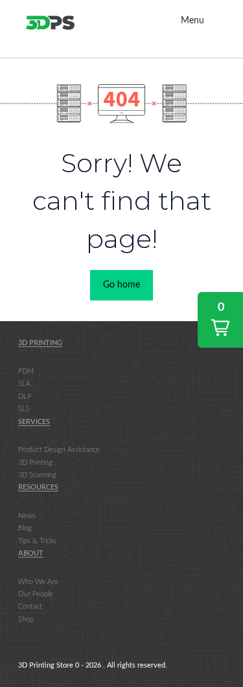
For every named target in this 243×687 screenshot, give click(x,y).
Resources (38, 487)
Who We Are (38, 581)
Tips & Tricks (37, 541)
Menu (192, 20)
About (30, 553)
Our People (35, 594)
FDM (26, 371)
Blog (25, 528)
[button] (220, 320)
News (27, 515)
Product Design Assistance (59, 449)
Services (34, 421)
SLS (24, 408)
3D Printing (40, 342)
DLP (24, 396)
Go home (121, 284)
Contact (30, 606)
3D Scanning (37, 475)
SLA (24, 383)
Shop (26, 619)
